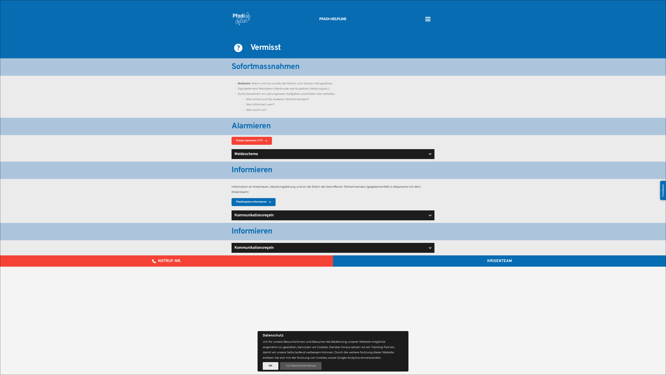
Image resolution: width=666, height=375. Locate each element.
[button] (333, 154)
